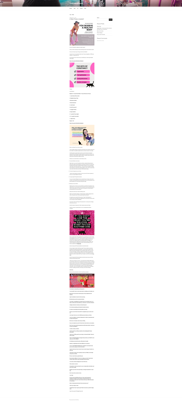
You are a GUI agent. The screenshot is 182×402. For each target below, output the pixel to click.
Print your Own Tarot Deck (101, 34)
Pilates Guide (99, 26)
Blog (85, 8)
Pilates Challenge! (99, 32)
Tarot (74, 8)
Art (77, 8)
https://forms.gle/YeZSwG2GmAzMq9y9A (76, 60)
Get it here (71, 269)
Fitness (70, 8)
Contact (81, 8)
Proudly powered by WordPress (74, 399)
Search (98, 17)
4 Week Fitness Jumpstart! (76, 19)
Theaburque (76, 3)
